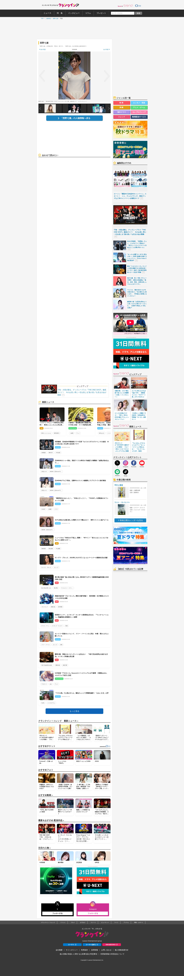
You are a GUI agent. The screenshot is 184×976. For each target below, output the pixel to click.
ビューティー (105, 922)
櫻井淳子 (51, 452)
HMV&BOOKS (110, 944)
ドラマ (56, 509)
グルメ (73, 922)
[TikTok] (125, 471)
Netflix (42, 702)
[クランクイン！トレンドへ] (125, 5)
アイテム (126, 922)
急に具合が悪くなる (46, 588)
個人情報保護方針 (121, 950)
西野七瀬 (55, 18)
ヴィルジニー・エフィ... (67, 588)
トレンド (121, 117)
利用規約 (84, 950)
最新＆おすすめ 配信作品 (51, 820)
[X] (117, 463)
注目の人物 (44, 847)
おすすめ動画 (45, 795)
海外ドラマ (121, 112)
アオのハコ (44, 684)
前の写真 (43, 49)
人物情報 (48, 18)
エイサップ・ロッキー (57, 625)
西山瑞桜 (51, 548)
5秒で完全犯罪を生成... (47, 665)
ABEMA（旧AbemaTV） (56, 471)
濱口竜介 (56, 588)
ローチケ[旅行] (91, 944)
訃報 (61, 644)
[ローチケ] (138, 5)
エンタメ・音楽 (139, 103)
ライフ (116, 922)
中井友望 (58, 452)
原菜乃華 (65, 665)
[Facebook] (133, 463)
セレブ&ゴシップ (139, 112)
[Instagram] (125, 463)
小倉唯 (71, 433)
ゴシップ (56, 567)
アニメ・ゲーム (139, 107)
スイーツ (93, 922)
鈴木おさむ (101, 433)
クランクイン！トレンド (48, 922)
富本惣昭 (60, 606)
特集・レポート (138, 922)
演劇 (121, 107)
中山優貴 (58, 548)
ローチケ (71, 944)
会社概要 (59, 950)
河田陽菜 (43, 452)
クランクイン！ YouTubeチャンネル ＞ (135, 333)
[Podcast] (117, 471)
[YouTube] (142, 463)
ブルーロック (44, 606)
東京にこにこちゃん (46, 433)
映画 (66, 625)
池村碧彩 (43, 548)
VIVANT (43, 509)
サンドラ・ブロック (46, 567)
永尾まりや (44, 471)
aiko (51, 684)
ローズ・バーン (45, 625)
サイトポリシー (72, 950)
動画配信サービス (139, 117)
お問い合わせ (106, 950)
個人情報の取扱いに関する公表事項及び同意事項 (78, 954)
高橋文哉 (53, 606)
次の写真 (105, 49)
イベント (62, 922)
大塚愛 (49, 509)
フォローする (57, 913)
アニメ (78, 433)
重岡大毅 (58, 665)
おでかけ (82, 922)
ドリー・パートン (45, 644)
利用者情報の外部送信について (112, 954)
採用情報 (94, 950)
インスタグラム (51, 702)
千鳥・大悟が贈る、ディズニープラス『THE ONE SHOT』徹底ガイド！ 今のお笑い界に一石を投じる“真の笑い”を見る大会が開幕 (82, 392)
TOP (41, 18)
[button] (109, 108)
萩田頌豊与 (56, 433)
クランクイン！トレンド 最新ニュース (58, 720)
